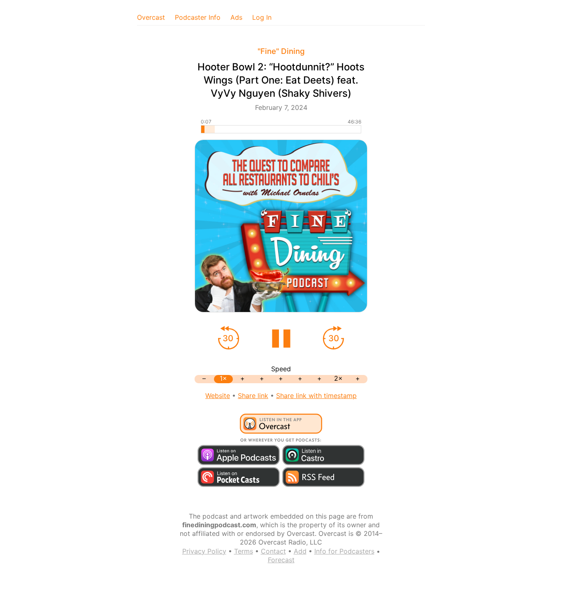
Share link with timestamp (316, 395)
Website (217, 395)
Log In (262, 17)
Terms (243, 551)
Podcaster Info (198, 17)
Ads (236, 17)
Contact (273, 551)
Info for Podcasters (344, 551)
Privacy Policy (204, 551)
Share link (253, 395)
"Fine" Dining (281, 51)
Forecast (281, 560)
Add (300, 551)
